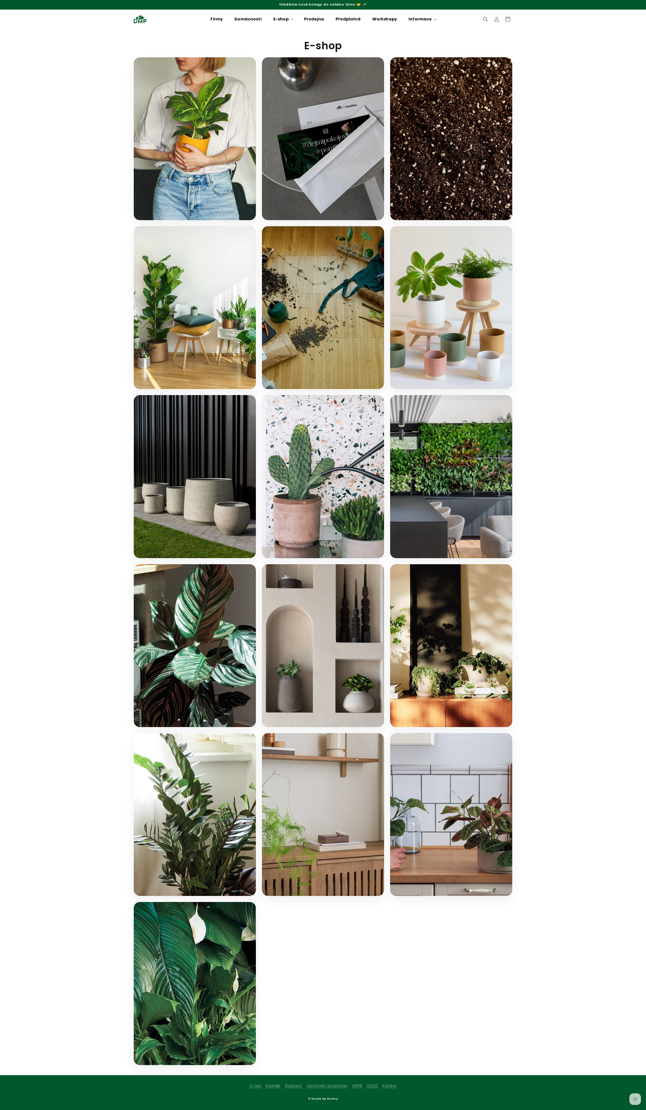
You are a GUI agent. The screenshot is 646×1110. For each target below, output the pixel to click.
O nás (255, 1085)
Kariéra (389, 1085)
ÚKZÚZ (372, 1085)
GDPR (357, 1085)
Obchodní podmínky (327, 1085)
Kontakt (273, 1085)
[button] (282, 19)
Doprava (293, 1085)
